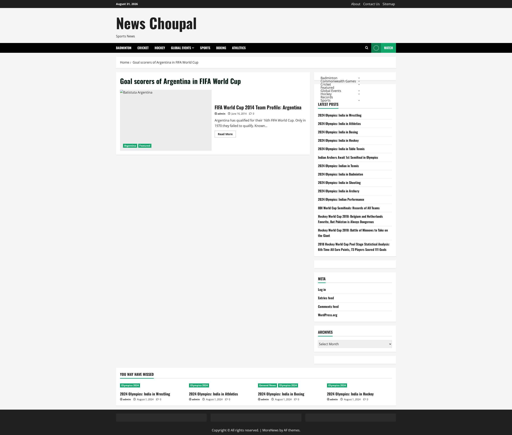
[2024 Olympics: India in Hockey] (359, 385)
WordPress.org (327, 314)
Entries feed (326, 297)
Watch (388, 47)
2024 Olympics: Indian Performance (341, 199)
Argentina (130, 145)
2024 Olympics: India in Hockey (338, 140)
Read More (227, 135)
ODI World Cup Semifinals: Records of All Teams (349, 208)
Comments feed (328, 306)
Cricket (143, 47)
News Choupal (156, 22)
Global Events (181, 47)
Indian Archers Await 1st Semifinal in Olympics (348, 157)
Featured (144, 145)
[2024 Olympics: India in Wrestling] (152, 385)
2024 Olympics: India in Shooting (339, 182)
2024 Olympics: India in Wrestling (339, 115)
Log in (322, 289)
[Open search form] (366, 48)
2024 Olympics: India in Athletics (339, 123)
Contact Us (371, 4)
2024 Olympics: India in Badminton (340, 174)
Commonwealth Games (338, 81)
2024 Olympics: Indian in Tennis (338, 165)
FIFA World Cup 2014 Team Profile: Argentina (166, 120)
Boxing (221, 47)
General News (267, 385)
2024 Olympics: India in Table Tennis (341, 148)
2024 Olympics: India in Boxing (338, 132)
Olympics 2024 (130, 385)
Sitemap (389, 4)
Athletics (239, 47)
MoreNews (270, 430)
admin (221, 113)
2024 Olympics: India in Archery (338, 191)
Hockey (160, 47)
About (355, 4)
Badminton (123, 47)
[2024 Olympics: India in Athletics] (221, 385)
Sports (205, 47)
